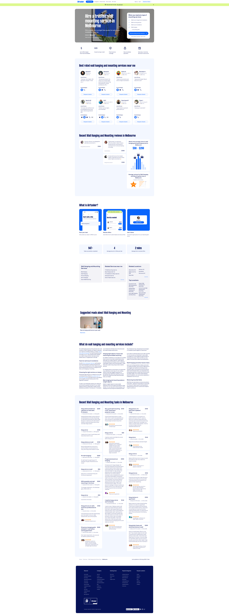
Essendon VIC (88, 102)
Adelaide (138, 581)
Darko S (123, 71)
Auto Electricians (125, 582)
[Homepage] (80, 1)
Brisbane (138, 577)
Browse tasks (112, 576)
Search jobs (86, 581)
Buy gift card (120, 4)
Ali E (105, 100)
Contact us (99, 586)
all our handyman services (88, 363)
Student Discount (87, 591)
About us (98, 574)
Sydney (138, 574)
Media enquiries (99, 577)
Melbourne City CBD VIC (125, 73)
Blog (97, 584)
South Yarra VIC (107, 73)
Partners (85, 592)
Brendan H (142, 71)
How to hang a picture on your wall (90, 330)
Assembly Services (125, 584)
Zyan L (141, 100)
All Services (124, 586)
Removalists (124, 579)
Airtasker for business (87, 576)
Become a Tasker (146, 1)
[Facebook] (140, 609)
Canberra (138, 584)
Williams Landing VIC (143, 102)
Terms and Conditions (100, 582)
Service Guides (86, 584)
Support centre (112, 579)
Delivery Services (125, 577)
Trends (85, 587)
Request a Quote (88, 94)
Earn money (86, 577)
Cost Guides (86, 582)
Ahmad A (106, 71)
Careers (98, 576)
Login (111, 577)
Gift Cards (85, 589)
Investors (98, 589)
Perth (138, 579)
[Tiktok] (144, 609)
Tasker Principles (99, 581)
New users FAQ (86, 594)
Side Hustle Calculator (87, 579)
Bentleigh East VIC (143, 73)
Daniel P (88, 71)
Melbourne (138, 576)
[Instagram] (142, 609)
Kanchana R (125, 100)
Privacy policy (99, 587)
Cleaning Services (125, 576)
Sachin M (88, 100)
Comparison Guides (87, 586)
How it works (86, 574)
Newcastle (138, 582)
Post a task (89, 1)
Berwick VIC (123, 102)
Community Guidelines (100, 579)
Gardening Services (125, 581)
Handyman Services (125, 574)
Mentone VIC (88, 73)
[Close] (153, 4)
